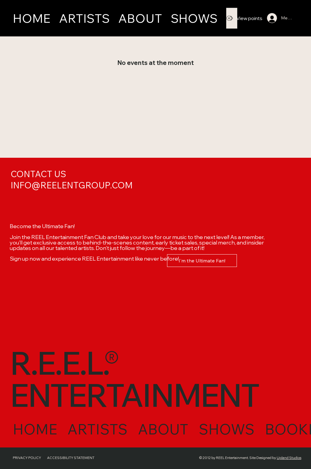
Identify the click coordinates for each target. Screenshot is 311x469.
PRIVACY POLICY (27, 458)
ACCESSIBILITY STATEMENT (70, 458)
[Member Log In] (269, 18)
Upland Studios (289, 458)
